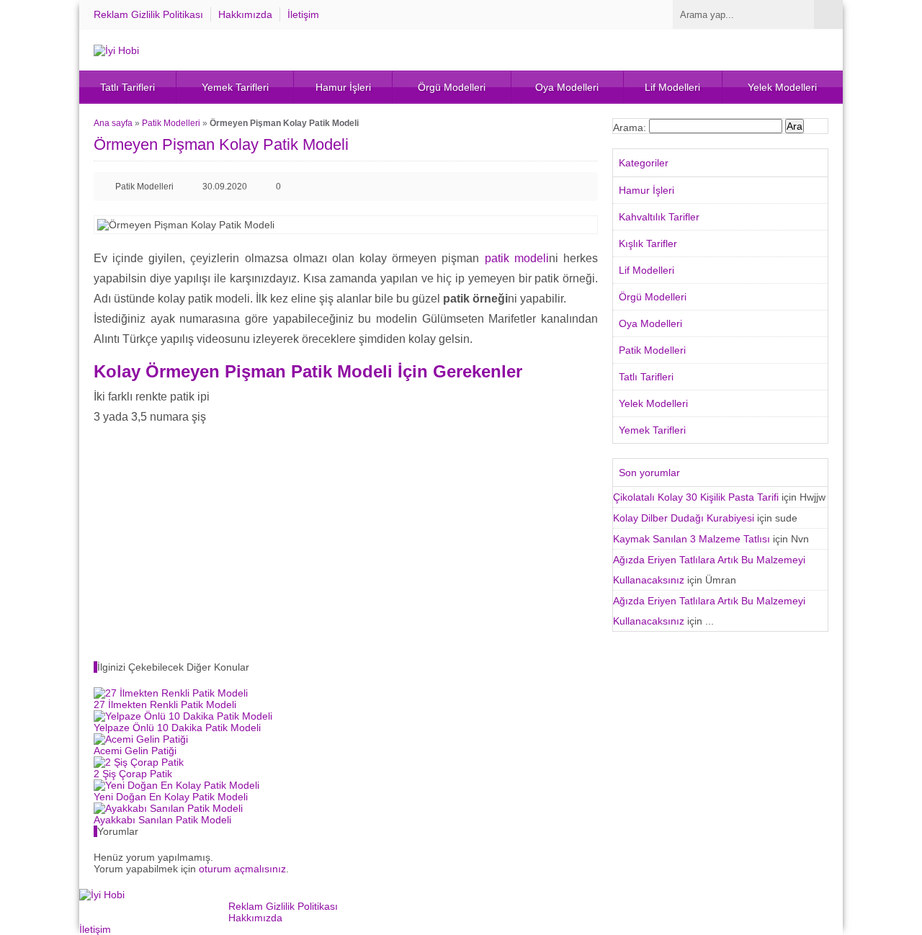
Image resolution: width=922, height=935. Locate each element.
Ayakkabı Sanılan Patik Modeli (162, 820)
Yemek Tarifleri (235, 87)
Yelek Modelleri (782, 87)
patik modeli (517, 258)
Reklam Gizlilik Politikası (148, 14)
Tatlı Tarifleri (127, 87)
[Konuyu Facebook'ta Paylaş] (537, 186)
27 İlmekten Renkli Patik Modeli (165, 704)
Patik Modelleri (171, 123)
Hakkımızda (245, 14)
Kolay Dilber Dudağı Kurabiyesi (683, 518)
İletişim (303, 14)
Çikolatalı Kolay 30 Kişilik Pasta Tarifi (696, 497)
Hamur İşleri (343, 87)
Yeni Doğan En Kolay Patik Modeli (171, 796)
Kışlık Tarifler (648, 243)
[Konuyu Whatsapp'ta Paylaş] (583, 186)
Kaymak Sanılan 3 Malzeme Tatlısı (691, 539)
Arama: (629, 127)
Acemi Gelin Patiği (135, 750)
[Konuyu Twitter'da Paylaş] (560, 186)
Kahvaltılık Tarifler (659, 217)
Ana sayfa (113, 123)
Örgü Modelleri (451, 87)
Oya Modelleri (567, 87)
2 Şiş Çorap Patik (133, 773)
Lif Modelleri (672, 87)
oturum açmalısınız (242, 868)
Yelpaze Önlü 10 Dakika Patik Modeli (177, 727)
